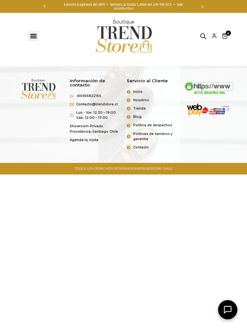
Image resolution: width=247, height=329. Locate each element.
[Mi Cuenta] (214, 36)
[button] (44, 6)
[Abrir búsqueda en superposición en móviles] (203, 36)
